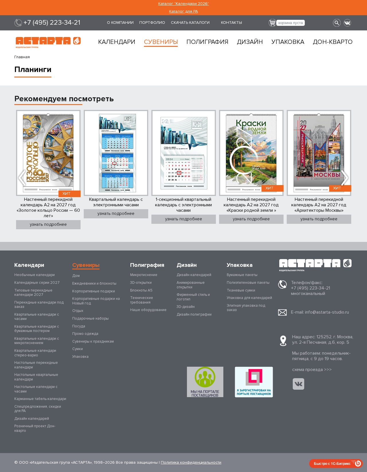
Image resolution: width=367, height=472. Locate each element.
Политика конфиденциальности (191, 462)
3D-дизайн (186, 306)
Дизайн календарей (31, 418)
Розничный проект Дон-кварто (34, 428)
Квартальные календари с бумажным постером (36, 328)
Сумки (77, 349)
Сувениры (161, 42)
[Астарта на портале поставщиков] (254, 382)
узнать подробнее (48, 224)
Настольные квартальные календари (36, 377)
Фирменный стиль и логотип (193, 297)
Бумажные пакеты (242, 275)
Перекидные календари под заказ (39, 304)
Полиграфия (207, 42)
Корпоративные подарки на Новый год (96, 301)
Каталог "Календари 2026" (183, 3)
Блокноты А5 (141, 290)
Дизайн (250, 42)
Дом (76, 275)
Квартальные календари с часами (36, 316)
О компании (120, 22)
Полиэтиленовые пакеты (248, 282)
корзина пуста (290, 23)
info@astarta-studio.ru (327, 312)
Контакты (231, 22)
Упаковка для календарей (249, 298)
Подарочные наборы (90, 318)
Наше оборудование (148, 310)
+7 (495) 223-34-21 (52, 23)
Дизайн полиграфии (194, 314)
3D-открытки (141, 282)
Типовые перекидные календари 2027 (33, 292)
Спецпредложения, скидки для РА (37, 408)
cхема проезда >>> (312, 369)
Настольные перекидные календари (36, 365)
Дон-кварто (333, 42)
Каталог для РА (183, 11)
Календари (116, 42)
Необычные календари (34, 275)
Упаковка (288, 42)
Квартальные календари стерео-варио (35, 353)
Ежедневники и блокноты (94, 283)
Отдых (77, 310)
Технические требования (141, 300)
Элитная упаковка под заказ (246, 307)
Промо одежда (85, 333)
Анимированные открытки (191, 285)
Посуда (78, 326)
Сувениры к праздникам (93, 341)
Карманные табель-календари (40, 399)
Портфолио (152, 22)
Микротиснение (143, 275)
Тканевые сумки (241, 290)
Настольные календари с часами (36, 389)
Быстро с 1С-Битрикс (332, 463)
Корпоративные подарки (93, 291)
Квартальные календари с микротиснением (36, 340)
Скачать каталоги (190, 22)
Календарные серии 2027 (37, 282)
